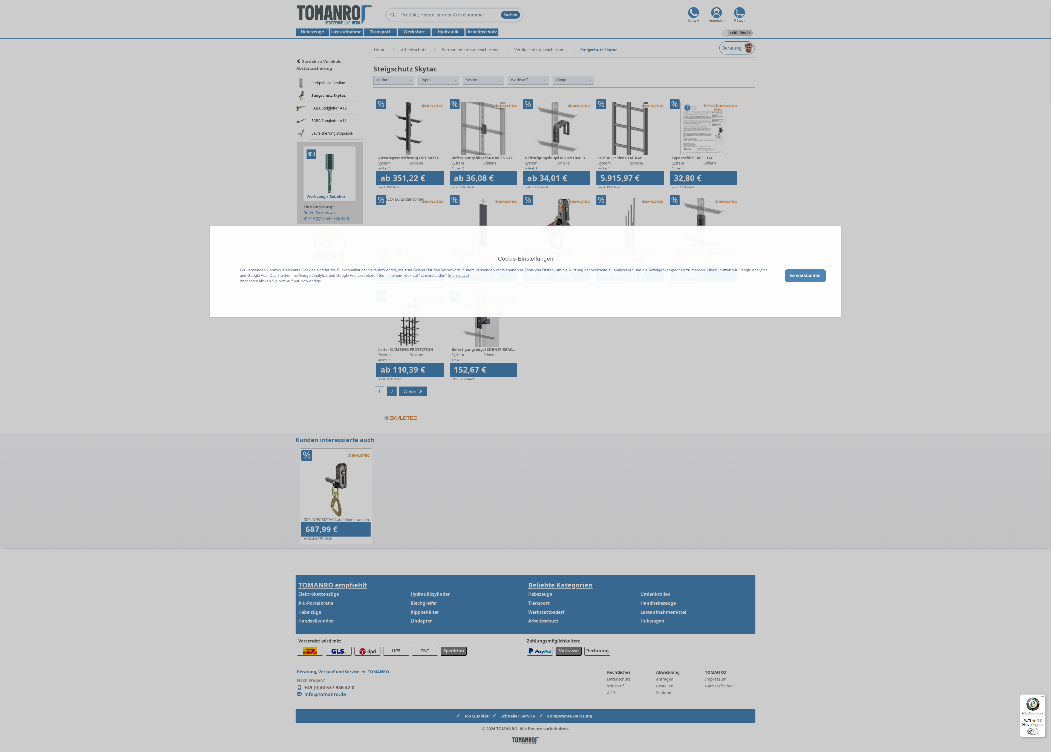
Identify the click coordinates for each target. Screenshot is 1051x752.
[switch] (1032, 731)
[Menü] (1042, 698)
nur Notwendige (307, 281)
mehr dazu (458, 275)
